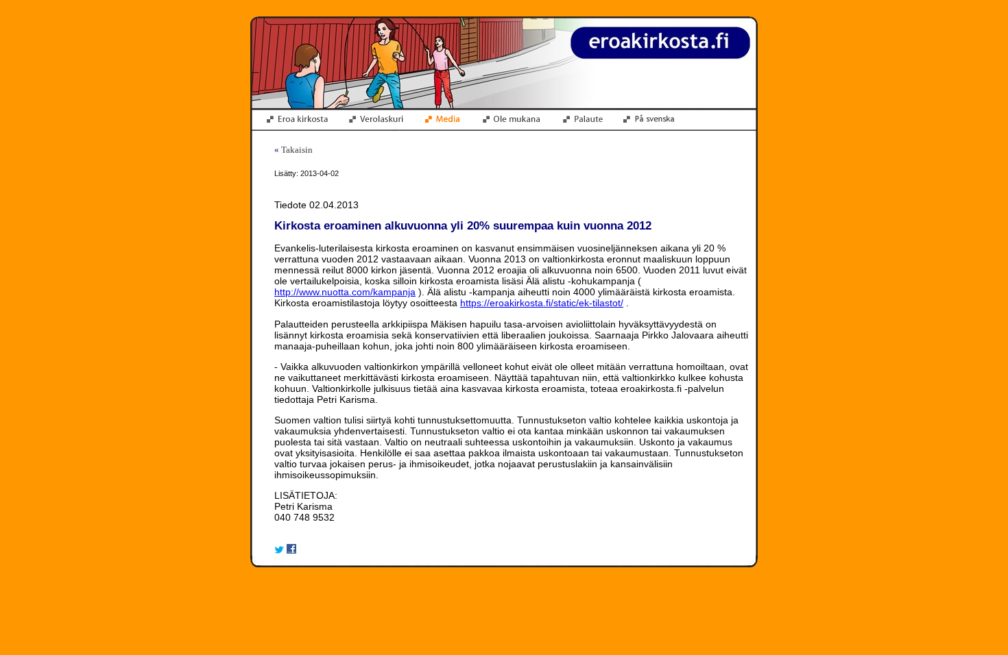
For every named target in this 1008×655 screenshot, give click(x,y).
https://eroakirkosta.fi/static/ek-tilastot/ (541, 302)
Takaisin (297, 150)
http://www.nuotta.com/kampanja (345, 291)
